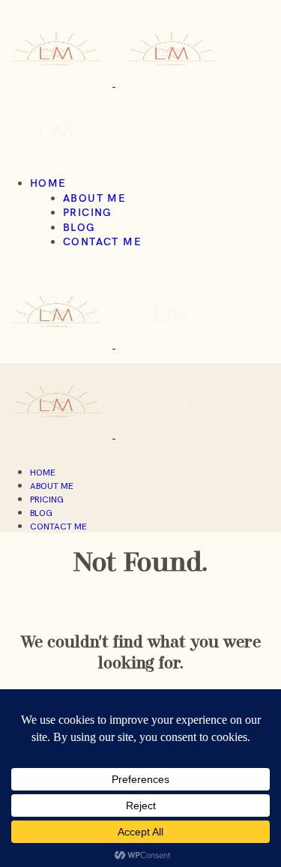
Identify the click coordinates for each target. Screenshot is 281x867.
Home (48, 183)
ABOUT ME (94, 198)
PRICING (87, 212)
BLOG (79, 227)
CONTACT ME (102, 241)
